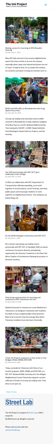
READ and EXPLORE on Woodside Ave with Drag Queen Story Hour (25, 109)
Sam (9, 52)
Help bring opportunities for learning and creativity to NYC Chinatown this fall (22, 298)
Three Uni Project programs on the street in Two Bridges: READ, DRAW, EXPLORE (25, 359)
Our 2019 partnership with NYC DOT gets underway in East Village (22, 173)
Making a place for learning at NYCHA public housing (23, 49)
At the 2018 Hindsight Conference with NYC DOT (25, 235)
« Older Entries (11, 392)
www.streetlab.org (12, 430)
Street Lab (33, 412)
